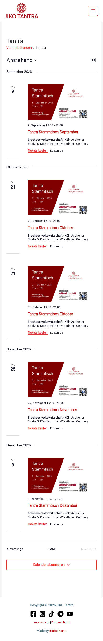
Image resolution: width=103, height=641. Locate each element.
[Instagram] (42, 614)
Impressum (42, 622)
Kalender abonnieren (49, 565)
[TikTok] (51, 614)
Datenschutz (60, 622)
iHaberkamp (58, 631)
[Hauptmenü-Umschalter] (93, 11)
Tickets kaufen (38, 150)
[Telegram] (60, 614)
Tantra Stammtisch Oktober (50, 228)
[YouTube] (70, 614)
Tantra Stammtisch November (52, 410)
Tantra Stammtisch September (53, 132)
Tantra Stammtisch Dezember (52, 505)
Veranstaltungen (19, 47)
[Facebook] (33, 614)
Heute (52, 548)
